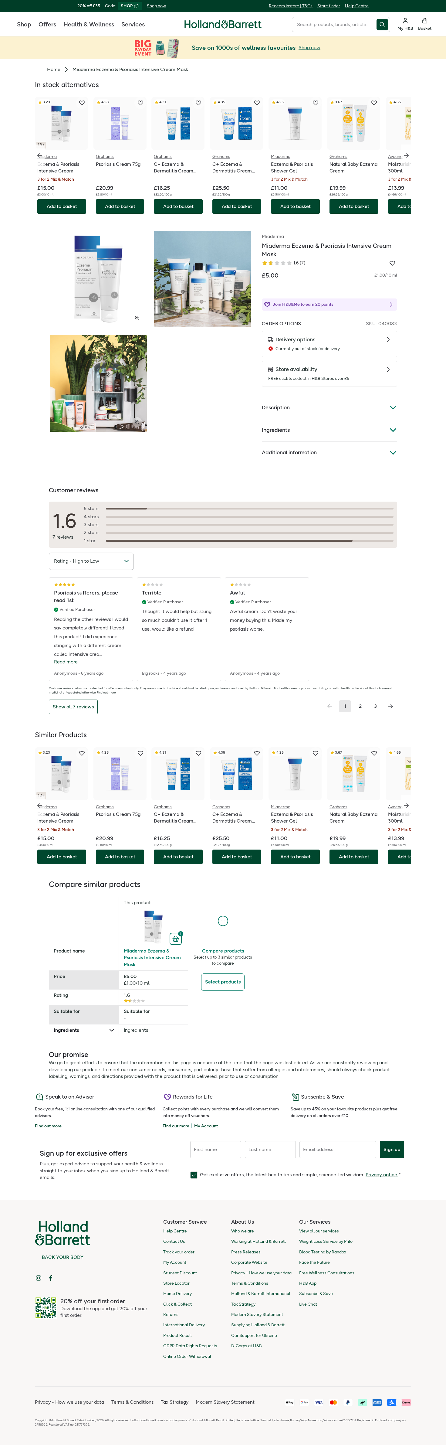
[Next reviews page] (390, 706)
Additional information (289, 452)
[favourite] (82, 103)
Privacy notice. (382, 1174)
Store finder (328, 6)
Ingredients (276, 430)
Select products (223, 982)
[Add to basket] (176, 938)
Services (133, 24)
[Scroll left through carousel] (40, 155)
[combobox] (334, 24)
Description (276, 407)
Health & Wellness (88, 24)
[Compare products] (223, 921)
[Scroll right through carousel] (406, 155)
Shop (24, 24)
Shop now (156, 6)
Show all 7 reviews (73, 707)
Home (53, 69)
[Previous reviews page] (329, 706)
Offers (47, 24)
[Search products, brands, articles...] (383, 24)
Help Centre (357, 6)
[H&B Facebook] (50, 1278)
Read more (66, 662)
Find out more (106, 692)
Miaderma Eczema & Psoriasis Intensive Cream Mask (152, 957)
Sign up (391, 1149)
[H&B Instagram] (38, 1278)
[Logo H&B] (223, 27)
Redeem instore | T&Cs (291, 6)
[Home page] (223, 24)
